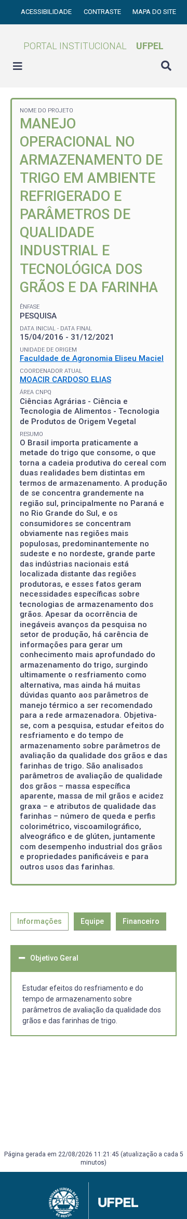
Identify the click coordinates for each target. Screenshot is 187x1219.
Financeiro (141, 921)
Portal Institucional (93, 45)
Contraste (103, 12)
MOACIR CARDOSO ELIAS (65, 379)
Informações (39, 921)
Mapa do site (154, 12)
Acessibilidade (47, 12)
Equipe (92, 921)
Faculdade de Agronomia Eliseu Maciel (92, 358)
